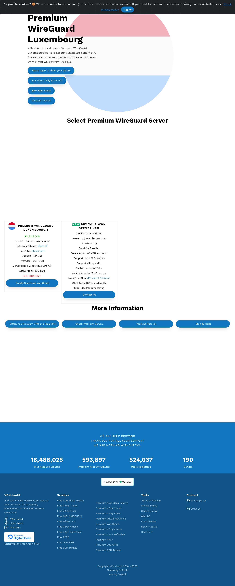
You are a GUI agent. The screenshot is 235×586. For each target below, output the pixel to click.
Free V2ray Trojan (67, 505)
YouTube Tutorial (41, 100)
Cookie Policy (149, 511)
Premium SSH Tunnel (108, 550)
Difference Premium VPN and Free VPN (32, 324)
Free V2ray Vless (66, 511)
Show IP (42, 246)
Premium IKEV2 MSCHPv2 (110, 518)
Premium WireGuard (107, 524)
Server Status (149, 526)
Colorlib (123, 570)
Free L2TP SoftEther (69, 532)
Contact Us (89, 294)
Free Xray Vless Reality (70, 500)
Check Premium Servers (89, 324)
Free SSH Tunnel (67, 547)
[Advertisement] (117, 176)
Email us (195, 508)
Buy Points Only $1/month (46, 80)
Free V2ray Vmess (67, 526)
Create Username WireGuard (32, 283)
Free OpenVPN (65, 542)
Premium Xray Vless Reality (111, 503)
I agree (128, 9)
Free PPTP (63, 537)
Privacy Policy (149, 505)
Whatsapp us (198, 500)
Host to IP (147, 532)
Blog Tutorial (203, 324)
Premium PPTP (104, 539)
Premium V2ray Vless (107, 513)
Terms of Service (151, 500)
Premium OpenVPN (106, 545)
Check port (38, 251)
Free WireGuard (66, 521)
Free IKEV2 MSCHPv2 (69, 516)
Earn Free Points (41, 90)
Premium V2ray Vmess (108, 529)
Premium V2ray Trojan (108, 508)
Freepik (122, 574)
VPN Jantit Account (98, 278)
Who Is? (145, 516)
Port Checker (148, 521)
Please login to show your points (50, 70)
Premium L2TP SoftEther (110, 534)
